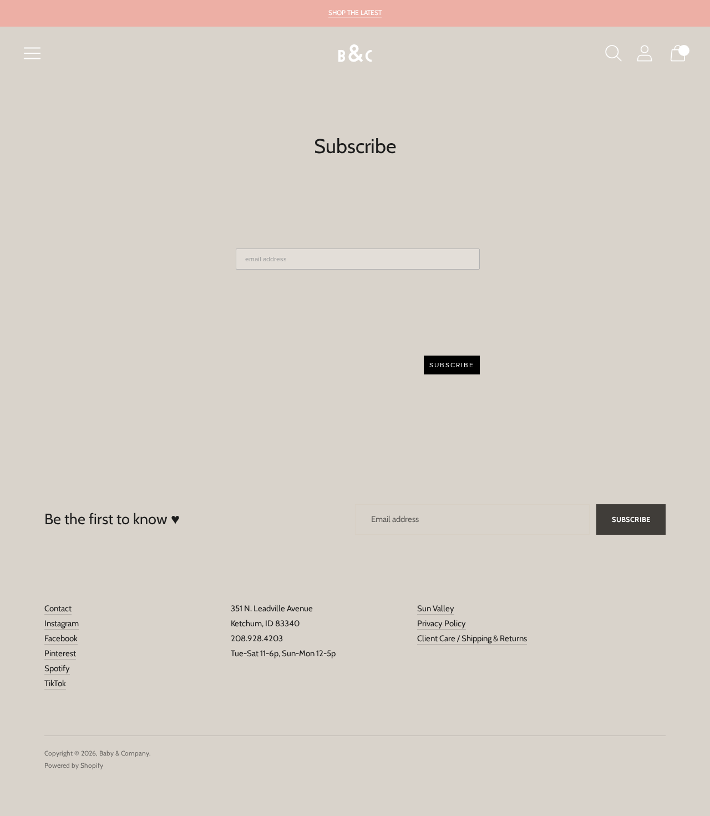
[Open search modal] (613, 53)
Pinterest (60, 653)
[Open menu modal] (32, 53)
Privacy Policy (441, 624)
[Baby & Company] (355, 53)
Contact (58, 609)
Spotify (57, 668)
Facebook (61, 638)
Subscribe (631, 519)
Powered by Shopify (73, 765)
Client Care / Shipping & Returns (472, 638)
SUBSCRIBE (451, 365)
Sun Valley (435, 609)
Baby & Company (124, 753)
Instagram (61, 624)
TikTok (55, 683)
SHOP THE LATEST (355, 12)
